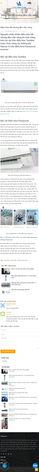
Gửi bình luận (8, 351)
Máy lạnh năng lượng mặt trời (20, 289)
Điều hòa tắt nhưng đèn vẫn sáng (18, 392)
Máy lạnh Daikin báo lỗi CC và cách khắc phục (21, 375)
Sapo (23, 470)
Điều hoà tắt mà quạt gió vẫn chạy (18, 409)
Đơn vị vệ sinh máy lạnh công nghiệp (22, 269)
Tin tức (4, 361)
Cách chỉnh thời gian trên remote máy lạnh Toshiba (23, 403)
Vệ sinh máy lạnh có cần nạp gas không (20, 418)
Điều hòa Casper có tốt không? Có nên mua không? (23, 397)
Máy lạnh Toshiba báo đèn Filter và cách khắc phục (23, 414)
